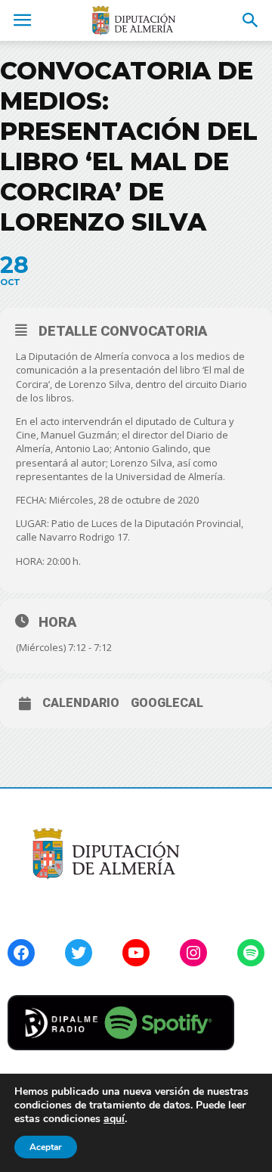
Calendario (80, 703)
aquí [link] (114, 1119)
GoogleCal (167, 703)
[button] (251, 20)
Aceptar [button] (45, 1147)
